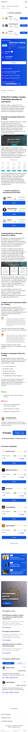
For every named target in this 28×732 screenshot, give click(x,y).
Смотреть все (14, 543)
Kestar (9, 197)
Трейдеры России (6, 717)
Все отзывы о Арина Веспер (9, 677)
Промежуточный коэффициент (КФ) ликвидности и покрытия (17, 565)
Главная (3, 6)
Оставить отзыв (22, 47)
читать (6, 53)
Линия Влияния (12, 208)
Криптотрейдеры (5, 714)
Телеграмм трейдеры (7, 721)
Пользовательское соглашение (16, 730)
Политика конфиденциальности (5, 730)
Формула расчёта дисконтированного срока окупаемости (17, 558)
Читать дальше (6, 627)
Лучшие (20, 663)
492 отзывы (16, 19)
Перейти (14, 62)
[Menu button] (26, 2)
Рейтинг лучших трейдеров (13, 6)
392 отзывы (16, 26)
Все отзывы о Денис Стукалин (10, 692)
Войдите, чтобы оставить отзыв (19, 432)
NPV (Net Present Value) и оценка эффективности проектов (17, 572)
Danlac (9, 220)
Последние (8, 663)
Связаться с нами (25, 730)
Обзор (23, 18)
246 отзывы (16, 33)
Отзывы (11, 90)
